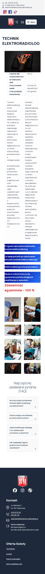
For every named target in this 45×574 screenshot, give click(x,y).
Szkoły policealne (13, 559)
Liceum (9, 554)
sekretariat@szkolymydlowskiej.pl (24, 519)
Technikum (10, 549)
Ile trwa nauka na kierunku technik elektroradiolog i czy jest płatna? (20, 403)
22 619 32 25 (16, 512)
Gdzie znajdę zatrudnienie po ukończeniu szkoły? (20, 416)
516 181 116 (15, 515)
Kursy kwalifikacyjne (14, 564)
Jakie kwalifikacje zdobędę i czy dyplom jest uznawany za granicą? (20, 430)
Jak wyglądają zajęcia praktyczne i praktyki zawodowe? (18, 445)
